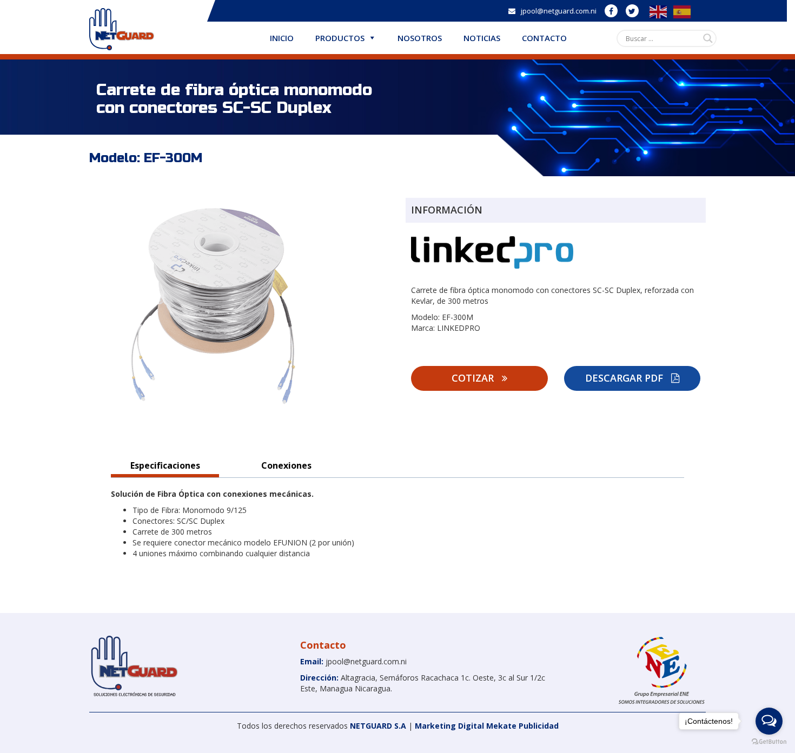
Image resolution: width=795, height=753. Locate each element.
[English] (656, 10)
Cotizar (474, 377)
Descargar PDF (625, 377)
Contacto (544, 37)
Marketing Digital (449, 726)
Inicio (282, 37)
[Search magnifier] (708, 38)
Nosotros (420, 37)
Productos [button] (340, 37)
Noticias (481, 37)
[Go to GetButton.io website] (769, 741)
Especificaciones (165, 465)
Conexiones (286, 465)
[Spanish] (680, 10)
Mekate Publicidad (522, 726)
